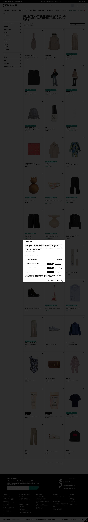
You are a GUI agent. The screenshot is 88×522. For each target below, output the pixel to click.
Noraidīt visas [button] (49, 280)
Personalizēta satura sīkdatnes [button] (32, 263)
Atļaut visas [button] (59, 280)
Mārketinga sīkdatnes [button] (30, 268)
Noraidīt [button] (50, 263)
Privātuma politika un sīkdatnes (31, 251)
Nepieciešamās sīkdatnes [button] (31, 259)
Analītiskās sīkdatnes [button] (30, 272)
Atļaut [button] (58, 263)
